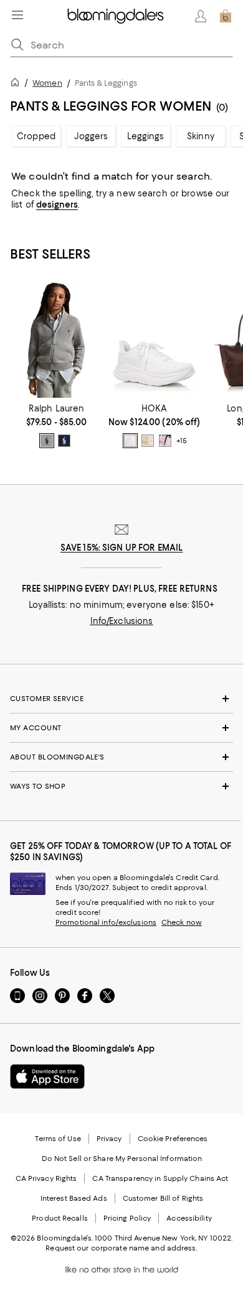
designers (57, 204)
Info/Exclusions (121, 621)
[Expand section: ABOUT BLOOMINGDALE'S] (121, 757)
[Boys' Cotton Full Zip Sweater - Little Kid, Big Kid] (56, 340)
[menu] (17, 14)
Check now (181, 922)
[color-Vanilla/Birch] (147, 440)
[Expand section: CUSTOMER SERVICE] (121, 698)
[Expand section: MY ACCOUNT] (121, 728)
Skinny (200, 136)
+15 (181, 440)
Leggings (145, 136)
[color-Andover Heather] (46, 440)
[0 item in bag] (225, 16)
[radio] (47, 441)
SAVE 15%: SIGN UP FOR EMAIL (121, 548)
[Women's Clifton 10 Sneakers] (154, 340)
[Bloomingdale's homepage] (17, 84)
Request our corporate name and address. (121, 1248)
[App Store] (47, 1076)
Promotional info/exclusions (105, 922)
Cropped (36, 136)
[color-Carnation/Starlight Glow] (165, 440)
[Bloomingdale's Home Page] (115, 16)
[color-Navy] (64, 440)
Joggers (91, 136)
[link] (56, 426)
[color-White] (130, 440)
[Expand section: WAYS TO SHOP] (121, 786)
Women (47, 83)
